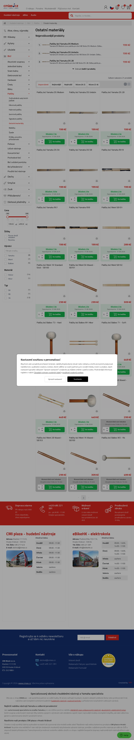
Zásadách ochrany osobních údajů (47, 372)
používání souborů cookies (72, 372)
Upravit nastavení (55, 379)
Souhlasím (78, 379)
